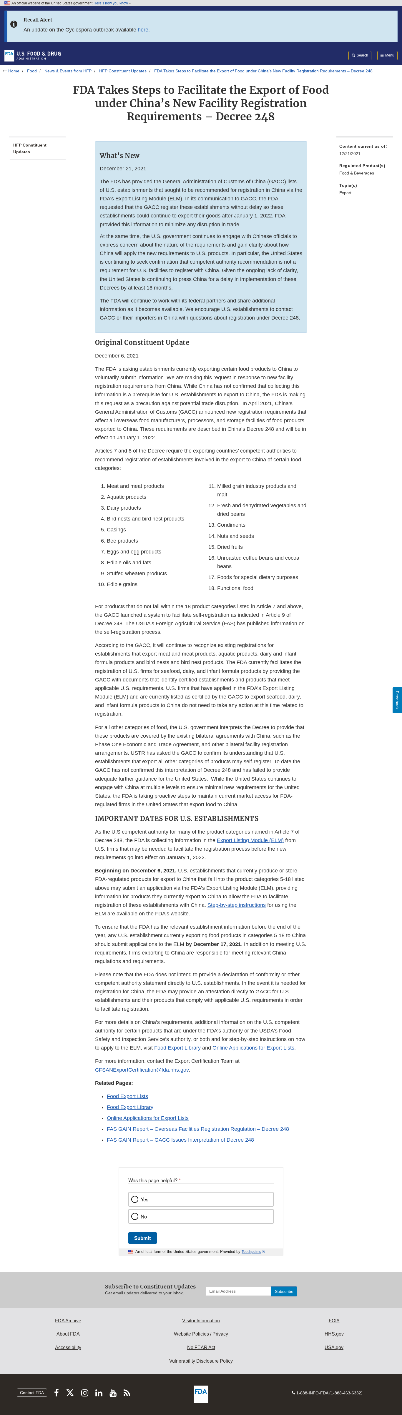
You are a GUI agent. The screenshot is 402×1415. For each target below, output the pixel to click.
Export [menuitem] (345, 192)
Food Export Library (177, 1048)
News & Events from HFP (68, 71)
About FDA (68, 1333)
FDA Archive (68, 1320)
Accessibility (68, 1347)
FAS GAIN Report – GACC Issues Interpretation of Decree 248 (180, 1140)
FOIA (334, 1320)
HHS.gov (334, 1333)
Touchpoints (251, 1252)
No (144, 1216)
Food (32, 71)
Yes (144, 1199)
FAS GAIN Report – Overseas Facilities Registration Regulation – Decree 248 (198, 1129)
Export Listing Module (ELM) (250, 840)
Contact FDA (32, 1392)
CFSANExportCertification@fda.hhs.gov (142, 1070)
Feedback (397, 700)
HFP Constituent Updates (123, 71)
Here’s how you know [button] (111, 3)
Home (13, 71)
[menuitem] (364, 152)
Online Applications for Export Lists (253, 1048)
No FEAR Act (201, 1347)
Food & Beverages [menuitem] (356, 173)
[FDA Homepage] (32, 55)
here (143, 30)
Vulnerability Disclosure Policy (201, 1361)
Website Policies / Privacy (201, 1333)
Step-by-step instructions (236, 905)
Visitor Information (201, 1320)
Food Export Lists (127, 1096)
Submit (142, 1237)
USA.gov (334, 1347)
